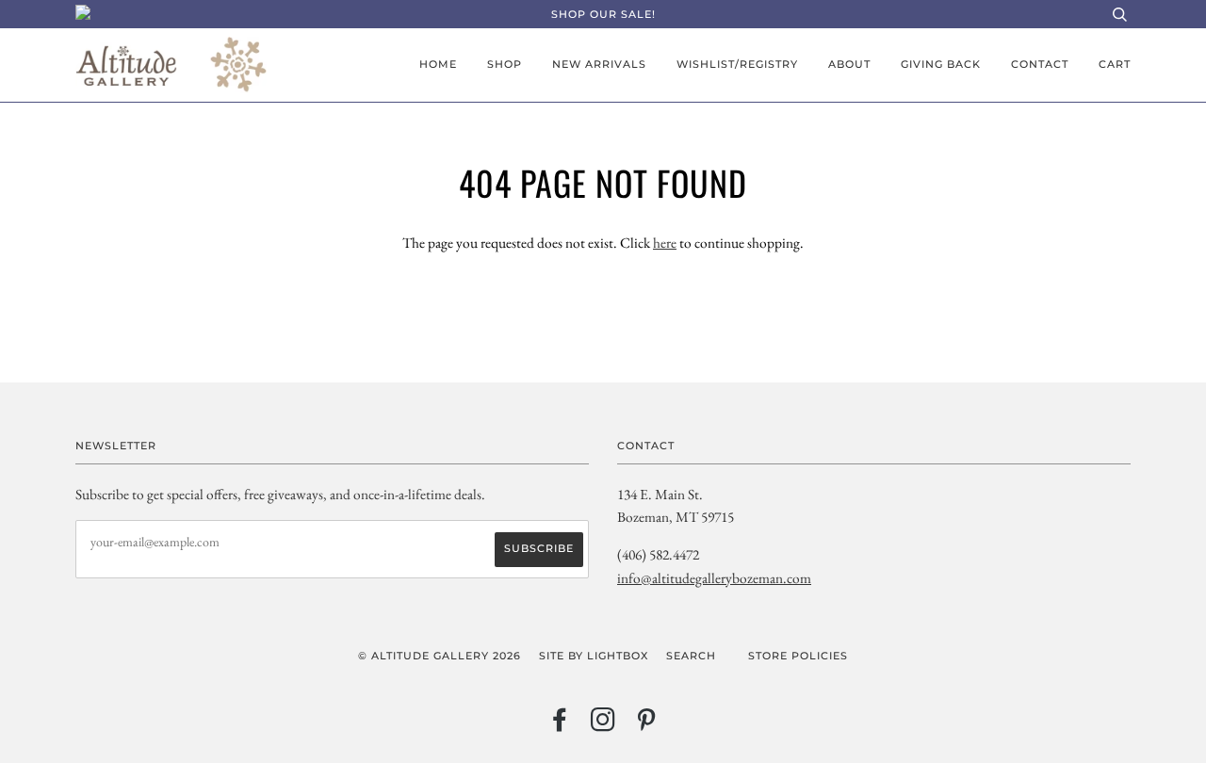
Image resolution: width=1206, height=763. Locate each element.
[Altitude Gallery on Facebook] (560, 725)
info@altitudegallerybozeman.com (714, 578)
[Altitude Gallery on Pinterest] (647, 725)
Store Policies (798, 655)
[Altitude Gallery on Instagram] (603, 725)
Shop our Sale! (603, 14)
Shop (504, 64)
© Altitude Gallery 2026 (439, 655)
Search (691, 655)
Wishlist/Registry (737, 64)
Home (438, 64)
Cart (1115, 64)
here (664, 242)
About (849, 64)
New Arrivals (599, 64)
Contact (1039, 64)
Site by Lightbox (593, 655)
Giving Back (941, 64)
